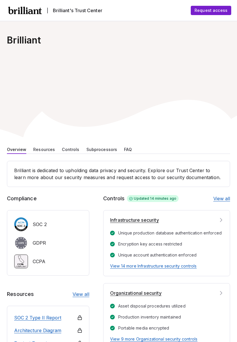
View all (81, 294)
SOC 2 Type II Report (37, 318)
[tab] (16, 149)
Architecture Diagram (37, 330)
